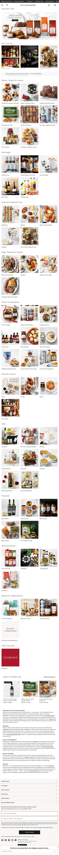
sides (32, 757)
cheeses (35, 741)
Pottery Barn (29, 1)
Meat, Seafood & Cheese (12, 252)
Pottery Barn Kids (50, 1)
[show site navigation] (2, 5)
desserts (51, 765)
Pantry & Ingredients (10, 302)
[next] (54, 689)
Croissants (5, 729)
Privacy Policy (49, 827)
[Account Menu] (49, 5)
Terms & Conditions (38, 827)
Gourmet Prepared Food (12, 202)
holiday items (49, 715)
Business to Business (19, 1)
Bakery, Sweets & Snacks (12, 80)
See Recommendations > (50, 676)
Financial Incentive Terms (24, 836)
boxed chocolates (33, 770)
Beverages (6, 152)
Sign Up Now (29, 832)
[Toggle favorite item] (19, 682)
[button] (7, 5)
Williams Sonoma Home (6, 1)
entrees (26, 757)
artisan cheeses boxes (47, 746)
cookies (51, 719)
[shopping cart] (55, 5)
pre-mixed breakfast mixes (14, 734)
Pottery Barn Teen (39, 1)
